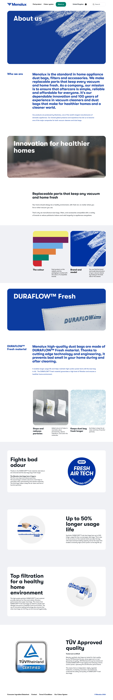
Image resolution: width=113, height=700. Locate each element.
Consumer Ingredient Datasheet (18, 694)
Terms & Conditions (45, 694)
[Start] (17, 4)
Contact (34, 694)
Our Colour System (60, 694)
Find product (37, 4)
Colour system (48, 4)
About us (61, 4)
